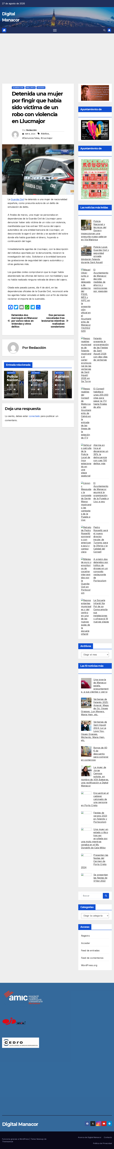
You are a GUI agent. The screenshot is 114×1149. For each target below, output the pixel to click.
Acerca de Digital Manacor (89, 1137)
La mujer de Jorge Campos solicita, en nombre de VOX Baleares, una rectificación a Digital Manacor (95, 776)
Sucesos (40, 87)
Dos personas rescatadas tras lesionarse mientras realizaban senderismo (53, 321)
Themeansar (7, 1141)
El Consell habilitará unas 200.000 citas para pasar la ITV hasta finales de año (100, 397)
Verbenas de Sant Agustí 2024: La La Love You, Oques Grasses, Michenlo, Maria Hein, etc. (94, 731)
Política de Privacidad (102, 1143)
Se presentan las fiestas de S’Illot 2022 (100, 877)
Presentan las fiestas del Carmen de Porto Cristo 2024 (94, 861)
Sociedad (35, 373)
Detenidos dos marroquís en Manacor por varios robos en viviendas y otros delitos (24, 321)
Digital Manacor (20, 1124)
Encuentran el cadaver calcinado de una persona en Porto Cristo (95, 799)
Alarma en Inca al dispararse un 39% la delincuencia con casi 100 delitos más (100, 454)
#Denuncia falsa (30, 138)
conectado (34, 416)
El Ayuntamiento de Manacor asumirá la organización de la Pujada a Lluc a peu (101, 492)
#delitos (45, 133)
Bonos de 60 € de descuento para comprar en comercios (95, 753)
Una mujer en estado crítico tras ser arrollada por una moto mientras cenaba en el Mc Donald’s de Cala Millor (94, 838)
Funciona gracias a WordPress (15, 1139)
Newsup (40, 1139)
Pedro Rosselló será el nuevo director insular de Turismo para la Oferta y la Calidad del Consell (100, 539)
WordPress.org (89, 965)
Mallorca (30, 87)
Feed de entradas (90, 950)
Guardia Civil (18, 87)
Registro (85, 935)
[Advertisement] (57, 54)
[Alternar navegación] (54, 30)
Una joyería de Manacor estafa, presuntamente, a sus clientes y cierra (95, 685)
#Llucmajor (47, 138)
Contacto (108, 1137)
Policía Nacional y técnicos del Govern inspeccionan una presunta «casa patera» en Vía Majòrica (94, 230)
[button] (104, 30)
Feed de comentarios (92, 957)
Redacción (31, 130)
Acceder (85, 943)
